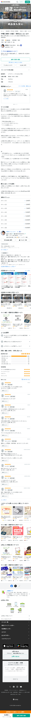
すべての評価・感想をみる (25, 86)
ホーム (2, 31)
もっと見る (6, 98)
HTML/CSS (10, 81)
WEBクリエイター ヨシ (12, 231)
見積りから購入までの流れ (16, 62)
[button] (15, 336)
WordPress (10, 79)
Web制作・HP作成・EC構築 (12, 31)
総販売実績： (9, 47)
